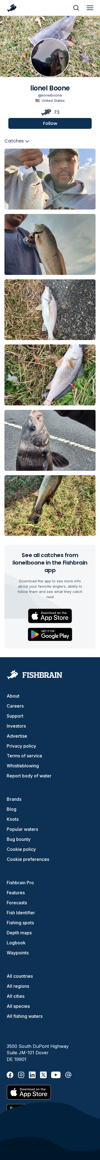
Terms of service (24, 755)
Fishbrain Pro (20, 882)
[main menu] (90, 7)
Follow (50, 123)
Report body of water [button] (29, 776)
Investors (16, 726)
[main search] (76, 8)
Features (16, 892)
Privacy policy (21, 746)
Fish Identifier (21, 912)
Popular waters (22, 829)
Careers (15, 706)
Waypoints (18, 952)
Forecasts (17, 902)
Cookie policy (21, 849)
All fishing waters (24, 1016)
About (13, 696)
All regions (18, 986)
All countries (20, 976)
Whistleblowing (23, 766)
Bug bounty (19, 839)
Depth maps (19, 932)
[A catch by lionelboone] (50, 179)
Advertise (17, 736)
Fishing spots (20, 922)
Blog (11, 809)
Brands (14, 799)
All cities (15, 996)
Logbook (16, 942)
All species (18, 1006)
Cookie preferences (28, 859)
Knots (13, 819)
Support (15, 716)
